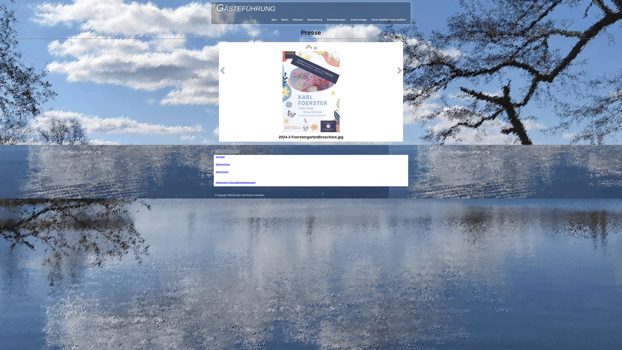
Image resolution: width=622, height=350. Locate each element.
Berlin (285, 19)
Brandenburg (315, 19)
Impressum (222, 171)
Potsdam (298, 19)
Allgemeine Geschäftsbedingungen (235, 182)
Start (274, 19)
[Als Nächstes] (400, 71)
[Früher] (222, 71)
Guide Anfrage (359, 19)
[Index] (309, 48)
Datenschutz (223, 164)
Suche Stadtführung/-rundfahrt (389, 19)
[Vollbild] (315, 48)
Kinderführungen (336, 19)
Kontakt (220, 157)
